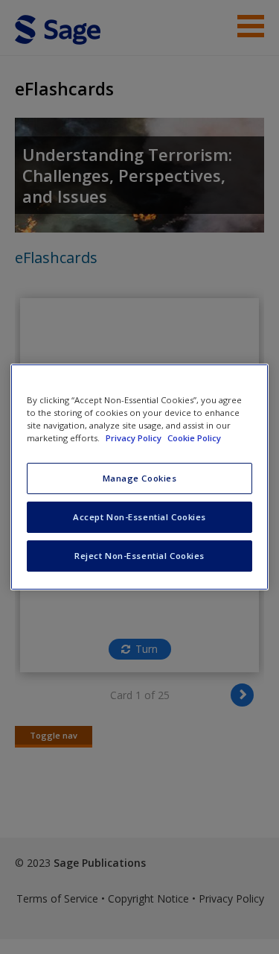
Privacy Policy (135, 437)
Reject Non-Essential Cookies (139, 555)
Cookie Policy (194, 437)
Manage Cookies (140, 478)
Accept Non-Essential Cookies (139, 516)
